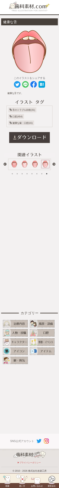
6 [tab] (37, 171)
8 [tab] (46, 171)
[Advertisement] (29, 212)
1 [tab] (12, 171)
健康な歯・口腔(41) (22, 123)
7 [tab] (41, 171)
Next (54, 164)
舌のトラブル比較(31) (23, 110)
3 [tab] (22, 171)
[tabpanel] (25, 164)
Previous (5, 164)
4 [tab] (27, 171)
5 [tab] (32, 171)
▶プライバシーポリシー (29, 462)
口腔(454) (17, 116)
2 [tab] (17, 171)
